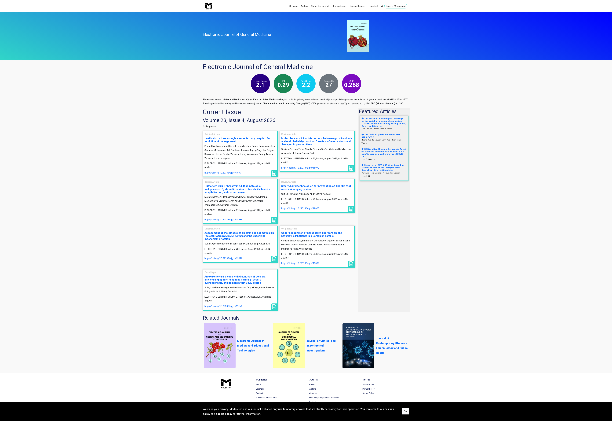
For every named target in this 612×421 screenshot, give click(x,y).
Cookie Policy (368, 393)
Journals (260, 389)
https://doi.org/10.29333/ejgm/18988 (223, 219)
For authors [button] (339, 6)
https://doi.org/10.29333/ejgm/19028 (223, 258)
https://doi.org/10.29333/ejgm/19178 (223, 306)
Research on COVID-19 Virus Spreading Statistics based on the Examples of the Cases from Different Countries (382, 167)
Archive (304, 6)
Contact (374, 6)
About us (313, 393)
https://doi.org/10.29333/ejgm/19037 (300, 263)
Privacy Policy (368, 389)
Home (294, 6)
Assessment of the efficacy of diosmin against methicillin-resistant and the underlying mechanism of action (239, 235)
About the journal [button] (320, 6)
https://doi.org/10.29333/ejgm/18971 (223, 172)
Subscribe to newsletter (266, 398)
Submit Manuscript (396, 6)
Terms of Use (368, 384)
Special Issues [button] (357, 6)
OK (405, 411)
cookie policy (224, 413)
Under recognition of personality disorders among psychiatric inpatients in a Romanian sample (311, 234)
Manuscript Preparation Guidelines (324, 398)
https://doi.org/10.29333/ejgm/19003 (300, 208)
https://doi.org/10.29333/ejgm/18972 (300, 167)
